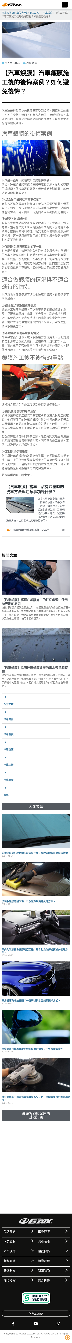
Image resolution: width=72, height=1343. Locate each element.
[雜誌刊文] (32, 1270)
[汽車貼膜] (66, 1241)
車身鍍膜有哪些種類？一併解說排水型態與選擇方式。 (31, 1000)
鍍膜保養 (44, 1251)
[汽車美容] (5, 712)
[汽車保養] (5, 772)
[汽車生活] (5, 757)
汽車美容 (8, 719)
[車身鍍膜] (66, 1231)
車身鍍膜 (44, 1231)
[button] (65, 5)
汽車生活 (8, 764)
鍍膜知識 (10, 1261)
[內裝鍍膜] (32, 1241)
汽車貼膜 (44, 1241)
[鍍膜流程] (66, 1260)
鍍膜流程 (44, 1261)
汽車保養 (8, 779)
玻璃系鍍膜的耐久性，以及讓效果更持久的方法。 (29, 901)
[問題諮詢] (66, 1270)
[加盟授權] (32, 1280)
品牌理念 (10, 1231)
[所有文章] (5, 697)
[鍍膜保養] (66, 1250)
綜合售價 (44, 1280)
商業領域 (10, 1251)
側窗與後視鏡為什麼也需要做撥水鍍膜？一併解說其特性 (32, 1048)
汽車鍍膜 (48, 12)
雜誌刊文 (10, 1271)
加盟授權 (10, 1280)
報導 (6, 795)
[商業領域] (32, 1250)
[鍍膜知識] (32, 1260)
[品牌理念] (32, 1231)
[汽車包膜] (5, 742)
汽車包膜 (8, 749)
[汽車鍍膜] (5, 727)
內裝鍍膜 (10, 1241)
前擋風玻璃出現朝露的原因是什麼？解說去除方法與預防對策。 (36, 853)
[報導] (5, 788)
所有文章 (8, 704)
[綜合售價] (66, 1280)
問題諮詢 (44, 1271)
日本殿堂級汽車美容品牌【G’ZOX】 (21, 12)
